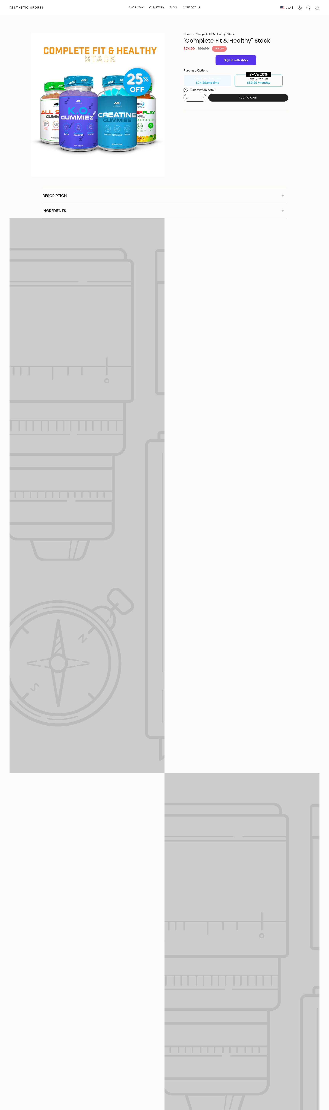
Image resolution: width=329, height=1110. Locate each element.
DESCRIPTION (54, 195)
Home (187, 34)
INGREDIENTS (54, 210)
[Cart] (317, 7)
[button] (136, 7)
